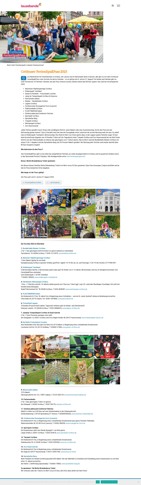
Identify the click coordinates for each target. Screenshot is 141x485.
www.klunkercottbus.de (67, 253)
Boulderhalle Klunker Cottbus (34, 248)
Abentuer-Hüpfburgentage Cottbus (36, 258)
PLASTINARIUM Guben (31, 294)
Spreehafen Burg (30, 456)
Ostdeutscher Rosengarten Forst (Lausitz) (40, 418)
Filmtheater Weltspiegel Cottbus (35, 282)
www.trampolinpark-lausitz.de (92, 318)
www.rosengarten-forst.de (75, 423)
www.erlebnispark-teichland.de (46, 277)
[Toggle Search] (113, 6)
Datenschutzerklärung (109, 482)
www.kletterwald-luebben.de (75, 395)
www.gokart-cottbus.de (71, 327)
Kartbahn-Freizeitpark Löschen (35, 322)
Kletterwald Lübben (30, 390)
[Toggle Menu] (118, 6)
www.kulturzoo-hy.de (68, 452)
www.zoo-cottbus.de (68, 442)
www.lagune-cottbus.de (71, 308)
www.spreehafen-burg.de (70, 464)
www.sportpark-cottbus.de (66, 433)
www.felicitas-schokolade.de (82, 414)
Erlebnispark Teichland (31, 267)
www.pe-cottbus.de (63, 404)
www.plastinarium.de (65, 299)
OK (98, 482)
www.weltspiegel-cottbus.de (76, 289)
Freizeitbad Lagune (30, 303)
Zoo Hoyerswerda (31, 447)
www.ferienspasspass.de (75, 156)
